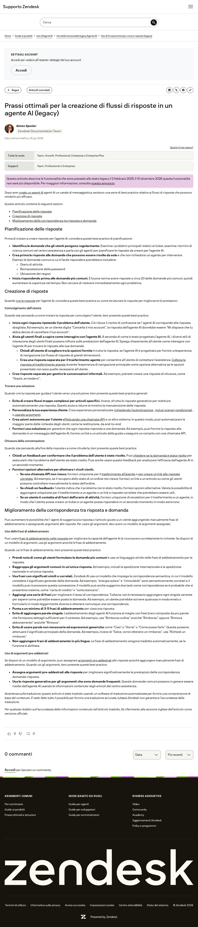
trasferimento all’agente (118, 474)
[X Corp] (176, 90)
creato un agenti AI (31, 192)
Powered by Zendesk (103, 916)
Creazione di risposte (27, 216)
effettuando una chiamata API (84, 419)
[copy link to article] (190, 90)
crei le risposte (25, 301)
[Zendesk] (99, 867)
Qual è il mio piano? (181, 147)
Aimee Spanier (26, 126)
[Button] (9, 733)
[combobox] (147, 754)
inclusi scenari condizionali (173, 410)
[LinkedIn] (169, 90)
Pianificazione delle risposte (32, 211)
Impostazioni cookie (102, 905)
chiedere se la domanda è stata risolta (160, 456)
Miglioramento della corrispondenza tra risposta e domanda (54, 221)
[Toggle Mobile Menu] (190, 6)
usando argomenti (28, 415)
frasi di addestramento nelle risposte (43, 538)
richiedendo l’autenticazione (133, 410)
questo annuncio (102, 183)
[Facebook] (183, 90)
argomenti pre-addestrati (95, 660)
